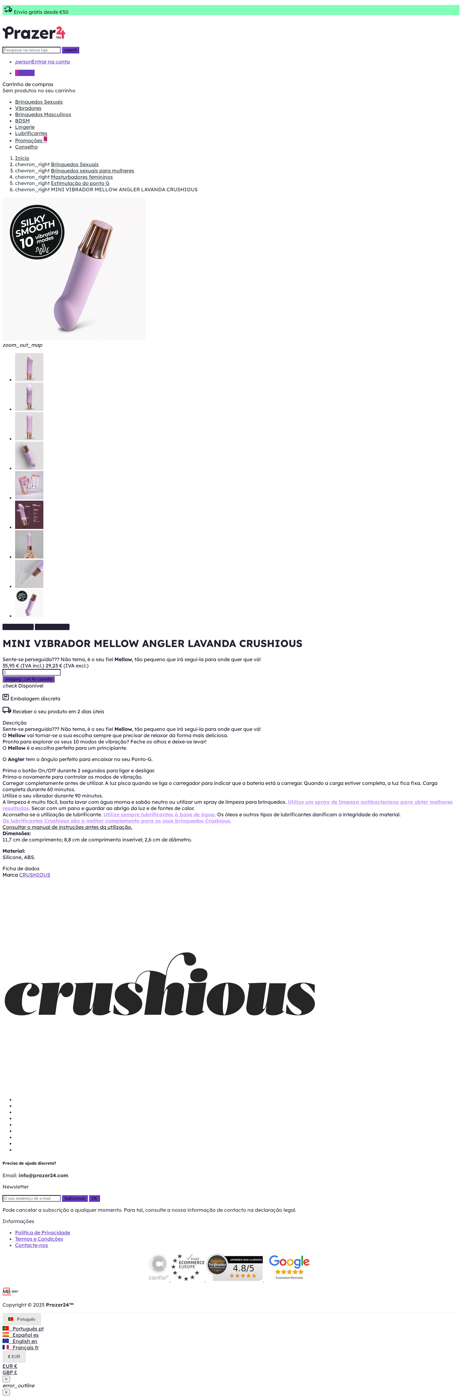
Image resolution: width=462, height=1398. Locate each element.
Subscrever (74, 1198)
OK (94, 1198)
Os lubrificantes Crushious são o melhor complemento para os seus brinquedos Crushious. (117, 821)
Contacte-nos (31, 1245)
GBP (10, 1372)
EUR (10, 1366)
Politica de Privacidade (42, 1232)
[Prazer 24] (34, 43)
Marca (10, 875)
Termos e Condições (39, 1239)
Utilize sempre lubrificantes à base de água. (159, 814)
